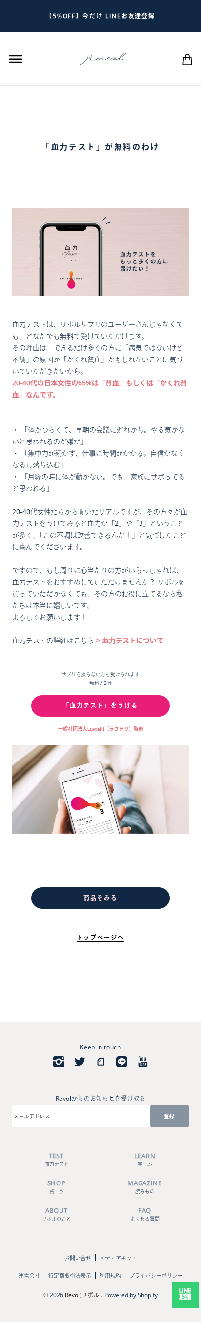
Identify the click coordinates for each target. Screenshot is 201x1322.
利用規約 (110, 1275)
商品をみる (100, 898)
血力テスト (56, 1159)
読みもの (144, 1187)
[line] (121, 1061)
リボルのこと (56, 1214)
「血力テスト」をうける (100, 705)
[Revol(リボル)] (102, 58)
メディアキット (118, 1258)
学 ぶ (144, 1159)
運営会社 (29, 1275)
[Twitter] (79, 1061)
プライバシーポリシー (156, 1275)
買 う (56, 1187)
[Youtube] (142, 1061)
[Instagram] (58, 1061)
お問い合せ (77, 1258)
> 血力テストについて (128, 640)
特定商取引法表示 (69, 1275)
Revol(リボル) (83, 1295)
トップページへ (100, 937)
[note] (100, 1061)
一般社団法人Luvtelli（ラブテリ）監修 (100, 728)
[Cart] (187, 58)
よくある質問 (145, 1214)
